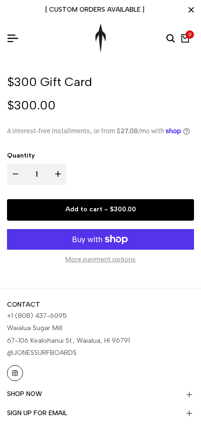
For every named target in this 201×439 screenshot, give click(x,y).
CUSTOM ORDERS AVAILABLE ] (96, 10)
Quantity (21, 155)
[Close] (189, 9)
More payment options (100, 259)
